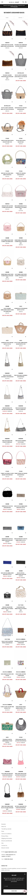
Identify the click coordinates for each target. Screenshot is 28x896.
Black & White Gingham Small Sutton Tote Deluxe (7, 108)
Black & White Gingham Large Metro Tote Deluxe (21, 75)
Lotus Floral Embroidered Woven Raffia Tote (20, 343)
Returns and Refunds (6, 841)
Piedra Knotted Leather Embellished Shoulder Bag (7, 45)
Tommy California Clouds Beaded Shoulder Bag (7, 474)
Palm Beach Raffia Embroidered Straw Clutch (7, 741)
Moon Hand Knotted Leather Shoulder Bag (20, 740)
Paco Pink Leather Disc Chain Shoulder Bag (7, 774)
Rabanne (7, 373)
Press (2, 831)
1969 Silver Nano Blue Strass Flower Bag (20, 408)
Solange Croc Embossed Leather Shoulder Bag (21, 45)
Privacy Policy (4, 836)
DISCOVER (16, 6)
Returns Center (5, 848)
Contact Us (4, 845)
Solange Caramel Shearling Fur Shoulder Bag (7, 76)
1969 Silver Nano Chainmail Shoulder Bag (7, 376)
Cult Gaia (20, 605)
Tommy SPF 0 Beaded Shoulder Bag (21, 174)
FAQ (2, 843)
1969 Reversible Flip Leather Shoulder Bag (7, 408)
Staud (20, 105)
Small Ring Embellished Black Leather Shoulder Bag (7, 808)
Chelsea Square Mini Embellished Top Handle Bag (7, 609)
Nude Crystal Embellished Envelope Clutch (20, 507)
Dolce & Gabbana (20, 639)
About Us (3, 826)
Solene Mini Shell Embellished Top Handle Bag (21, 609)
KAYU (20, 306)
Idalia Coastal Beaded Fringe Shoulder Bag (7, 642)
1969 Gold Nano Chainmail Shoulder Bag (20, 376)
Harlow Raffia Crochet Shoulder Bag (21, 108)
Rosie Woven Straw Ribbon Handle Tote (21, 707)
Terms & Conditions (6, 833)
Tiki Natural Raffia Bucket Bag (20, 141)
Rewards (3, 824)
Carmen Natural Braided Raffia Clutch (7, 343)
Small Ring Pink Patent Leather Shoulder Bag (20, 774)
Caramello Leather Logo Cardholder (21, 642)
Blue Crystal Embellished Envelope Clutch (7, 573)
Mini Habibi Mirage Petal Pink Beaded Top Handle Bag (21, 207)
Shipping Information (6, 838)
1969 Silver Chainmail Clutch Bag (20, 441)
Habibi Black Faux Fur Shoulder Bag (7, 507)
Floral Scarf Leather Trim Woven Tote (7, 707)
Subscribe (14, 891)
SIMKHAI (7, 42)
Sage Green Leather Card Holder (7, 674)
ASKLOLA (25, 891)
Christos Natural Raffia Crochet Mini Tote (7, 141)
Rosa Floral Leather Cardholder (21, 674)
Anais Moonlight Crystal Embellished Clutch (20, 539)
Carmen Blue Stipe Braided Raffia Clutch (20, 309)
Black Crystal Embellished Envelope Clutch (20, 574)
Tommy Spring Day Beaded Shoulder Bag (20, 474)
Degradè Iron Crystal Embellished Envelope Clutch (7, 540)
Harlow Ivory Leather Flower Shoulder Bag (7, 206)
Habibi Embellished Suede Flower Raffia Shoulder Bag (21, 241)
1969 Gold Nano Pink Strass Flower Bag (7, 441)
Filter (7, 17)
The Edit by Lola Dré (6, 829)
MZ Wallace (21, 73)
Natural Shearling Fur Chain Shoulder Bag (20, 807)
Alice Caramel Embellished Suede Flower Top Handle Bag (7, 310)
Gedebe (21, 204)
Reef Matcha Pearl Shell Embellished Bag (7, 174)
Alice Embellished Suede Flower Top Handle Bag (7, 240)
